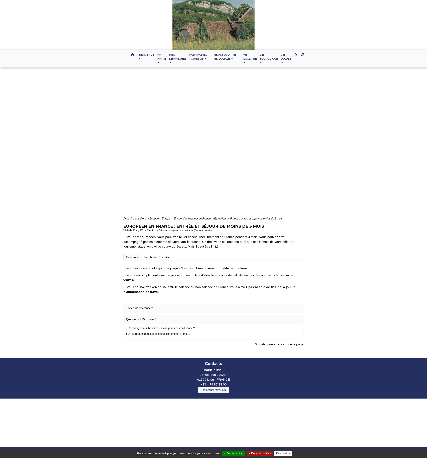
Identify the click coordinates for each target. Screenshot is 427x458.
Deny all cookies (261, 453)
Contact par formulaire (213, 390)
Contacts (213, 363)
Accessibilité (221, 440)
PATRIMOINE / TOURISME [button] (198, 56)
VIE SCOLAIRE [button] (250, 56)
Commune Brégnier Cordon (172, 415)
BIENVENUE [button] (146, 54)
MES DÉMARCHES (203, 144)
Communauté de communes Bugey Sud (181, 410)
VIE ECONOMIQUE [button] (269, 56)
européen (149, 237)
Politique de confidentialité (189, 440)
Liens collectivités (181, 402)
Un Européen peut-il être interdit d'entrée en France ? (159, 333)
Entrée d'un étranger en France (192, 218)
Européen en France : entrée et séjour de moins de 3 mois (248, 218)
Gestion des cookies (268, 440)
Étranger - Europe (160, 218)
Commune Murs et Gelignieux (174, 420)
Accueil (181, 144)
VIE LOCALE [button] (286, 56)
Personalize (283, 453)
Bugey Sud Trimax (166, 430)
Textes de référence (138, 308)
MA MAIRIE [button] (161, 56)
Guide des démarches (236, 144)
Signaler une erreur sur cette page (279, 344)
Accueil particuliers (135, 218)
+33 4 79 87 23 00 (213, 384)
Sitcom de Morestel (166, 425)
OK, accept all (234, 453)
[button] (132, 55)
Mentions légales (155, 440)
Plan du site (241, 440)
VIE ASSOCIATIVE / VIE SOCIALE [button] (225, 56)
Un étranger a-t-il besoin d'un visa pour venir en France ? (161, 328)
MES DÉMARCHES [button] (178, 56)
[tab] (132, 257)
